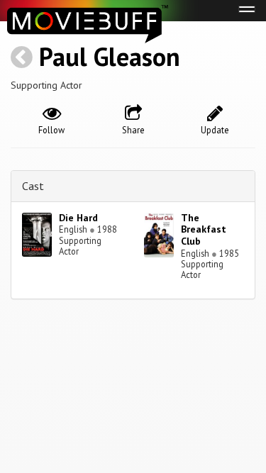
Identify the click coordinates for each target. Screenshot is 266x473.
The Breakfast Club (203, 229)
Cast (33, 186)
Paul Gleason (109, 56)
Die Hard (78, 217)
